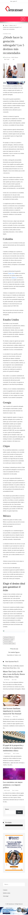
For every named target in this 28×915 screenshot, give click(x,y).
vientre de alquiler (8, 641)
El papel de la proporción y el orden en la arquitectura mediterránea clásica (13, 748)
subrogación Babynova (9, 637)
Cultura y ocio (7, 33)
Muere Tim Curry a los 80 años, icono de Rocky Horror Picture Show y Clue (14, 674)
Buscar (7, 809)
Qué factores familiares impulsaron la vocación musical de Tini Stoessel (12, 711)
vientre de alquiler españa (9, 643)
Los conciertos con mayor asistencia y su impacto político (12, 784)
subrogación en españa (9, 639)
